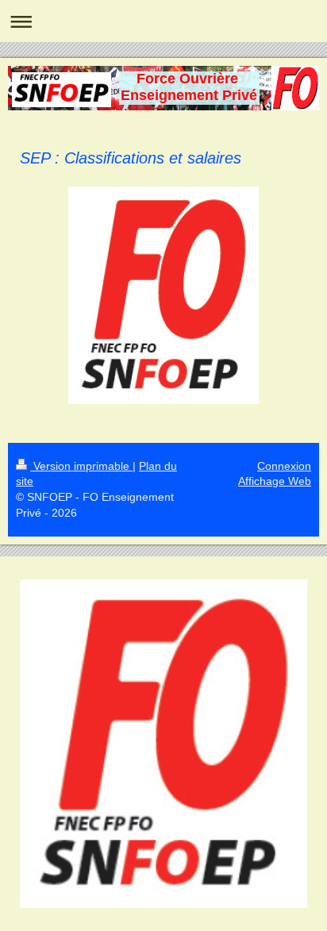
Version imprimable (81, 466)
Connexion (284, 466)
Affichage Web (274, 481)
